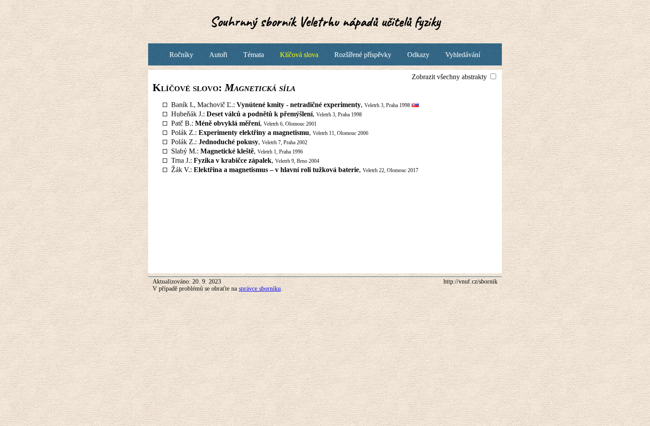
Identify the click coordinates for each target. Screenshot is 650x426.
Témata (253, 54)
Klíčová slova (299, 54)
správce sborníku (260, 288)
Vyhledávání (462, 54)
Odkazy (418, 54)
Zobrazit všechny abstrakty (450, 77)
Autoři (218, 54)
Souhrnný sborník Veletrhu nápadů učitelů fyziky (325, 21)
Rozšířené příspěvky (362, 54)
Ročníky (181, 54)
